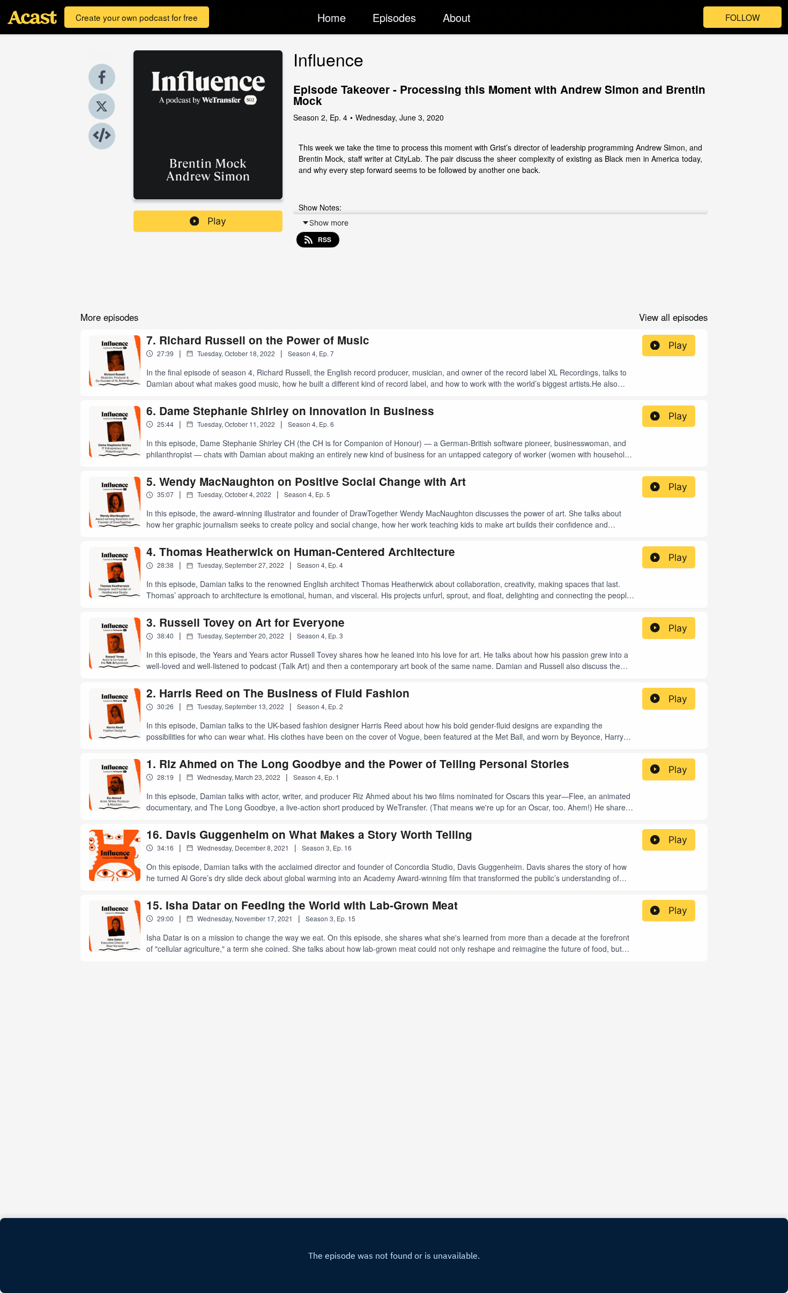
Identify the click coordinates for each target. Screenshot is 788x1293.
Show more (328, 222)
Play (216, 221)
